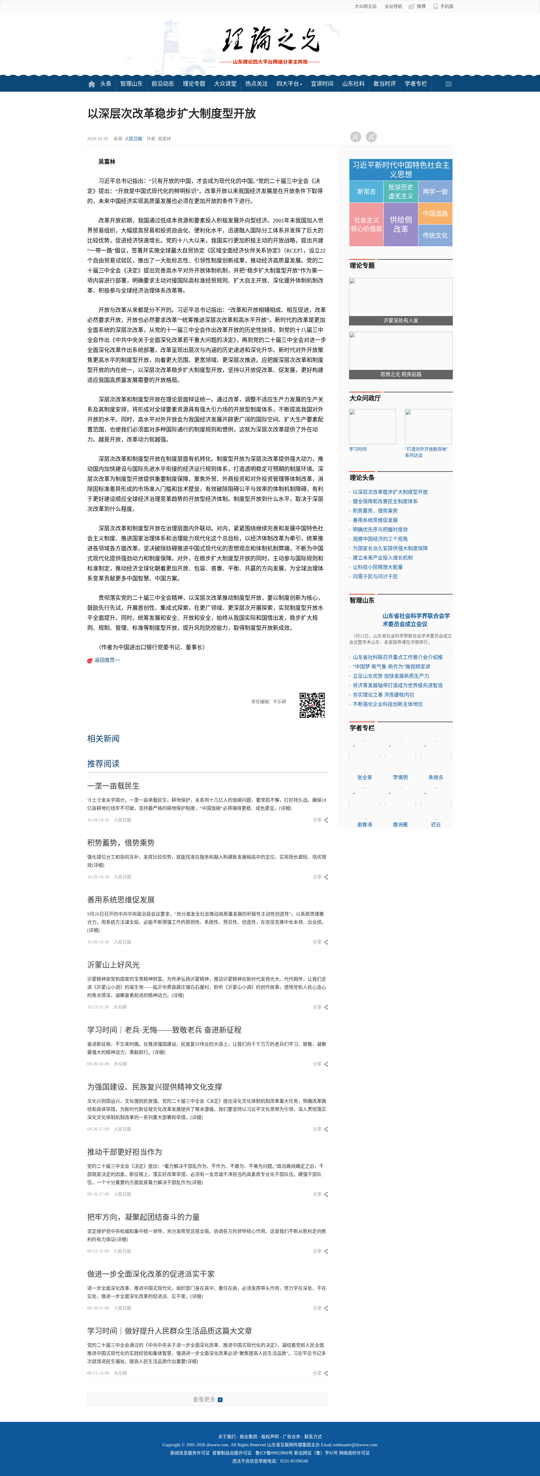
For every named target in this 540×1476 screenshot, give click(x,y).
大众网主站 (366, 6)
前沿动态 (163, 84)
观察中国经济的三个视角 (380, 539)
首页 (91, 84)
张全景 (364, 777)
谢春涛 (364, 824)
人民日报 (133, 138)
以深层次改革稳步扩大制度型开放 (390, 492)
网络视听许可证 (354, 1453)
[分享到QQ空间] (424, 136)
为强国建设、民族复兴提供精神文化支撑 (154, 1087)
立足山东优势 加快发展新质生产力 (391, 676)
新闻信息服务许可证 (190, 1453)
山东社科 (353, 84)
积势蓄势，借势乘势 (121, 843)
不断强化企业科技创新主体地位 (388, 704)
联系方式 (313, 1436)
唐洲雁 (400, 824)
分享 (317, 820)
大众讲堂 (225, 84)
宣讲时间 (322, 84)
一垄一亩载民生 (113, 786)
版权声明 (270, 1436)
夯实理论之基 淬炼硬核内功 (383, 694)
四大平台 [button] (288, 84)
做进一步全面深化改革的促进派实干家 (151, 1274)
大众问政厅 (365, 398)
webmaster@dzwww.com (355, 1445)
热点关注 (256, 84)
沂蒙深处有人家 (400, 320)
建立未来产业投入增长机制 (383, 557)
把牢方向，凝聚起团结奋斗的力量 (143, 1217)
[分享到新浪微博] (409, 136)
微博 (421, 6)
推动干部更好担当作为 (124, 1152)
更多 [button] (448, 84)
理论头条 (362, 477)
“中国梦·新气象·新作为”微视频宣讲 (391, 666)
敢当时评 (384, 84)
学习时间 (358, 449)
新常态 (366, 191)
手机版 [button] (446, 6)
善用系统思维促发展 (121, 900)
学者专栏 (416, 84)
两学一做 (435, 191)
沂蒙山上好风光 (113, 965)
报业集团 (248, 1436)
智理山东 (131, 84)
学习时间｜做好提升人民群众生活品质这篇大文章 (169, 1331)
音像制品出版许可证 (232, 1453)
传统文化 (435, 235)
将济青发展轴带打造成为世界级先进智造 (398, 685)
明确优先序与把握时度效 (380, 529)
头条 (106, 84)
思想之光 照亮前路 (401, 374)
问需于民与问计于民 (375, 576)
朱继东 (435, 777)
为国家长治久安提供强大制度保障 (390, 548)
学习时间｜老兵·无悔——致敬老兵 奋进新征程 (164, 1030)
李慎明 (400, 777)
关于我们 (227, 1436)
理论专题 (194, 84)
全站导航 (393, 6)
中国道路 (435, 213)
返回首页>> (107, 660)
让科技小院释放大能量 (378, 567)
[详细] (285, 808)
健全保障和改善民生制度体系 (385, 501)
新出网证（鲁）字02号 (316, 1453)
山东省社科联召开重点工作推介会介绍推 (398, 657)
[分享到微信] (394, 136)
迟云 (436, 824)
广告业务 (291, 1436)
